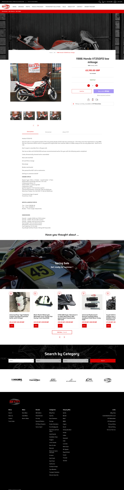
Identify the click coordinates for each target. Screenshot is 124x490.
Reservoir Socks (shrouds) (53, 451)
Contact (10, 418)
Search (10, 413)
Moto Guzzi (66, 446)
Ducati (64, 427)
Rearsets (51, 448)
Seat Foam (52, 461)
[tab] (30, 132)
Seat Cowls (52, 458)
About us (10, 416)
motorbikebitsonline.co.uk (109, 416)
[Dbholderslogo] (16, 380)
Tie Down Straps (53, 466)
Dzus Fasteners (53, 418)
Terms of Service (111, 430)
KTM (64, 441)
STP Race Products (40, 424)
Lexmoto (65, 444)
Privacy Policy (112, 424)
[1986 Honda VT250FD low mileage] (16, 115)
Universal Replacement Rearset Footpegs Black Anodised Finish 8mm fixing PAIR (91, 317)
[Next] (38, 125)
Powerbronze (39, 416)
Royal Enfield (66, 452)
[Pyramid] (71, 380)
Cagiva (64, 424)
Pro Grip (38, 418)
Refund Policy (112, 427)
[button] (107, 2)
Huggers (51, 440)
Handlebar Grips (53, 437)
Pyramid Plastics (40, 421)
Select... (12, 361)
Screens (51, 455)
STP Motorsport (111, 421)
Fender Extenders (53, 424)
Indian (64, 435)
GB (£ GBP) (120, 2)
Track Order (11, 421)
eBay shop (113, 413)
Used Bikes (25, 416)
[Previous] (60, 337)
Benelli (64, 416)
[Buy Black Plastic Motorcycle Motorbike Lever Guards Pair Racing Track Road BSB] (44, 302)
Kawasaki (65, 438)
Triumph (65, 458)
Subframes (52, 464)
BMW (64, 421)
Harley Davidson (67, 430)
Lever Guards (52, 442)
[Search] (99, 2)
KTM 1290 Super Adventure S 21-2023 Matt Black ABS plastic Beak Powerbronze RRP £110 (67, 317)
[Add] (96, 85)
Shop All (62, 332)
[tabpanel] (62, 182)
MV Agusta (65, 449)
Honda (64, 432)
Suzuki (64, 455)
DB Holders (38, 413)
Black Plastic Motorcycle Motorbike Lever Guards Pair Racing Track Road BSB (43, 316)
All (54, 52)
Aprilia (64, 413)
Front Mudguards (53, 427)
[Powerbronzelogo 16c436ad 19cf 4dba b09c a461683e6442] (35, 380)
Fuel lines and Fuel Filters (54, 430)
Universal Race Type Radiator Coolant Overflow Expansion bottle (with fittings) (19, 316)
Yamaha (65, 460)
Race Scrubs (52, 445)
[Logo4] (53, 380)
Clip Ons (51, 416)
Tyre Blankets (52, 469)
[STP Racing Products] (6, 7)
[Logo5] (107, 380)
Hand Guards (52, 434)
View (12, 326)
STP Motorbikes (111, 418)
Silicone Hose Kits (53, 475)
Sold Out (82, 91)
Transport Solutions (54, 472)
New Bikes (24, 413)
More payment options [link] (103, 95)
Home (51, 52)
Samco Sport (39, 427)
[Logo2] (89, 380)
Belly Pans (52, 413)
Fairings (51, 421)
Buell (64, 418)
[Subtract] (88, 85)
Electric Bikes (25, 418)
